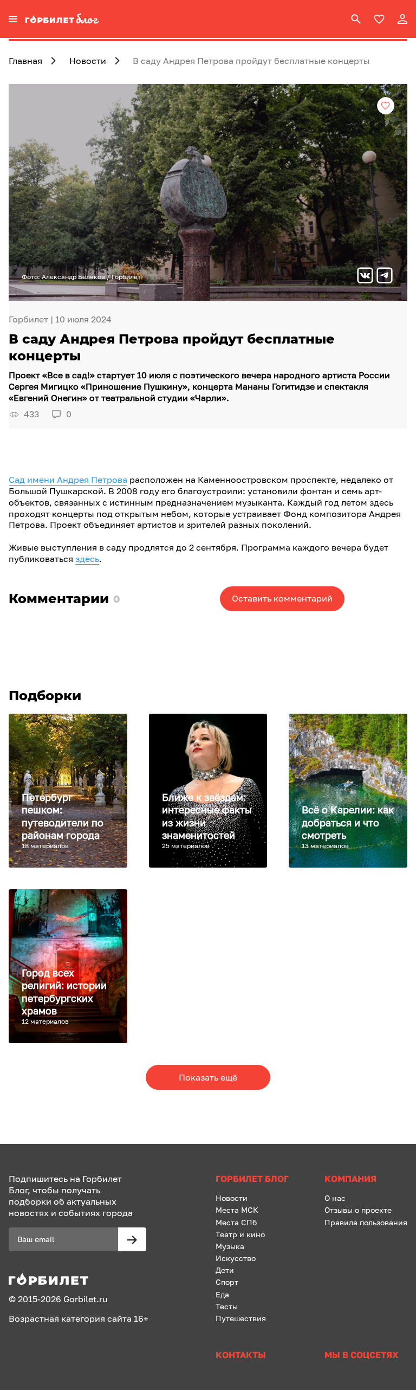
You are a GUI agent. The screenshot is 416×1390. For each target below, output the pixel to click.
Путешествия (241, 1318)
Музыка (230, 1246)
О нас (335, 1197)
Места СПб (236, 1222)
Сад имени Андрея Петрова (68, 479)
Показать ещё (208, 1077)
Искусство (236, 1258)
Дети (225, 1270)
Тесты (227, 1306)
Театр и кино (240, 1234)
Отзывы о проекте (358, 1209)
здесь (87, 558)
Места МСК (237, 1209)
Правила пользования (365, 1222)
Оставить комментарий (282, 598)
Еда (222, 1294)
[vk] (365, 277)
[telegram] (384, 277)
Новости (232, 1197)
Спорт (227, 1281)
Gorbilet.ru (85, 1299)
